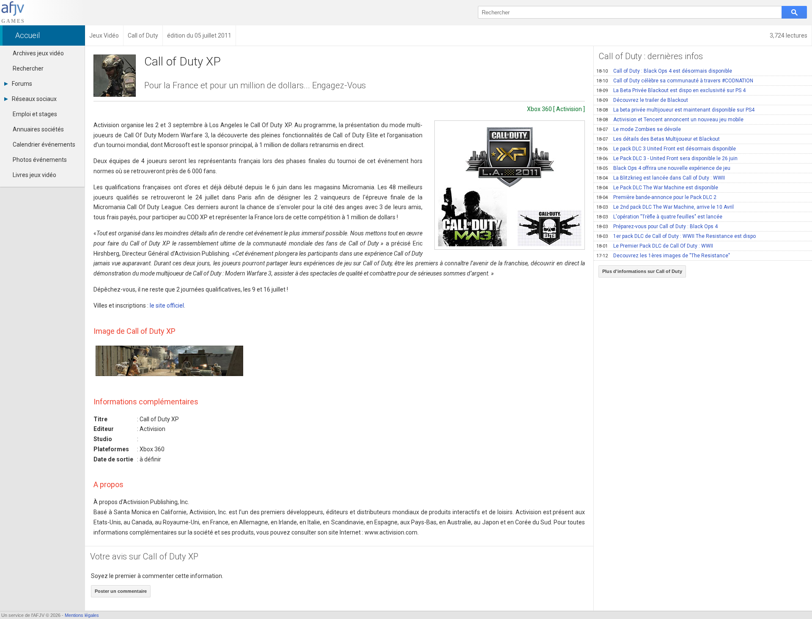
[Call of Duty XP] (509, 185)
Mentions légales (82, 615)
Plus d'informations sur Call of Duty (642, 271)
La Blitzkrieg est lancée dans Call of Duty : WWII (660, 178)
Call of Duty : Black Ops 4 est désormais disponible (664, 71)
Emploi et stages (35, 114)
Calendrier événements (44, 144)
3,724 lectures (788, 35)
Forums (22, 83)
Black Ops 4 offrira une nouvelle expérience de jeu (663, 168)
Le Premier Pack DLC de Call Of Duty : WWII (654, 246)
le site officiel (167, 305)
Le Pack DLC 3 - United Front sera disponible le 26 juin (667, 158)
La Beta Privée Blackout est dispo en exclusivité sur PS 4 (671, 90)
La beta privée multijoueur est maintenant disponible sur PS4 (675, 110)
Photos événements (40, 159)
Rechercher (28, 68)
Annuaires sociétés (38, 129)
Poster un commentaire (121, 591)
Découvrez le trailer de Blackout (642, 100)
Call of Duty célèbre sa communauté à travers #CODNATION (674, 81)
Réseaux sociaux (34, 98)
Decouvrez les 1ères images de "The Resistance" (663, 256)
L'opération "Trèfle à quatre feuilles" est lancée (659, 217)
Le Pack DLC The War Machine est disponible (657, 188)
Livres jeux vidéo (34, 175)
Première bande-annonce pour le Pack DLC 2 (656, 197)
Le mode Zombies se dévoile (638, 129)
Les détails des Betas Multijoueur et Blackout (658, 139)
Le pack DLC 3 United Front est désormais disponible (666, 149)
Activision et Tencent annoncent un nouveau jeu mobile (669, 120)
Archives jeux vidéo (38, 53)
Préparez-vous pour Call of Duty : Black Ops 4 (657, 226)
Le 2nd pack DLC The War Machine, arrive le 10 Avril (665, 207)
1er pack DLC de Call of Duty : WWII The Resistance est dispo (676, 236)
